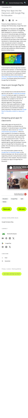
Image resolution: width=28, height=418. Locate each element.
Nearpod (21, 76)
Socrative (4, 78)
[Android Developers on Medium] (11, 238)
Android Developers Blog (16, 3)
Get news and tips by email (12, 274)
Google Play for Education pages (10, 152)
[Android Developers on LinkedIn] (7, 238)
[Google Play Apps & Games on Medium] (7, 247)
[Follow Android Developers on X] (14, 238)
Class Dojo (4, 76)
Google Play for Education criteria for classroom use (13, 111)
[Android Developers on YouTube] (3, 238)
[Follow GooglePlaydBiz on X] (11, 247)
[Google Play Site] (3, 243)
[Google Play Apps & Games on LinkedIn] (3, 247)
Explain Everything (13, 76)
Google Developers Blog (7, 222)
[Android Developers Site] (4, 233)
